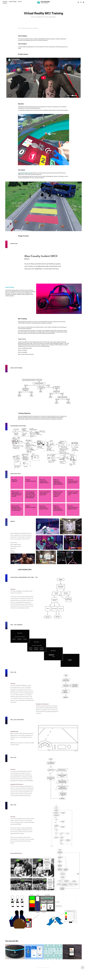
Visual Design (13, 1)
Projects (5, 1)
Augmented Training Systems (25, 173)
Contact (5, 3)
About (19, 1)
